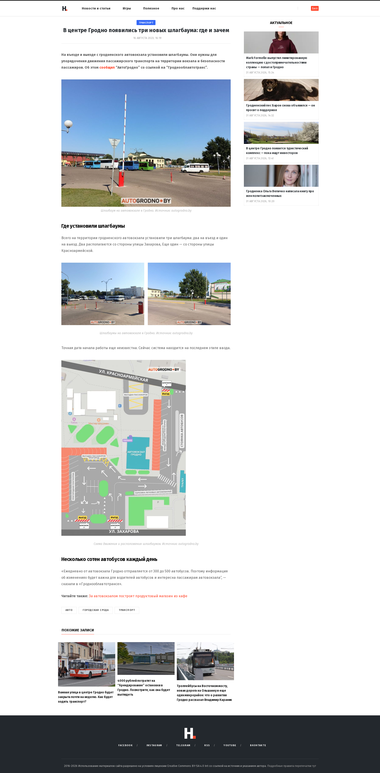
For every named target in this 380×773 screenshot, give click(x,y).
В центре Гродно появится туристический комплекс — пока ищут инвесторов (277, 151)
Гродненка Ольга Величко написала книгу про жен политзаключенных (280, 193)
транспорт (146, 22)
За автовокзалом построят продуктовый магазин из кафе (138, 596)
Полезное (151, 8)
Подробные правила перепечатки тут (291, 766)
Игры (127, 8)
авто (69, 610)
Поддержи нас (204, 8)
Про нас (178, 8)
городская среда (96, 610)
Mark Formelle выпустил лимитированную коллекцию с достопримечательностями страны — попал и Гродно (276, 62)
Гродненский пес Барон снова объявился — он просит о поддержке (280, 108)
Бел (315, 8)
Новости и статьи (96, 8)
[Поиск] (301, 8)
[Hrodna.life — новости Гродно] (64, 8)
